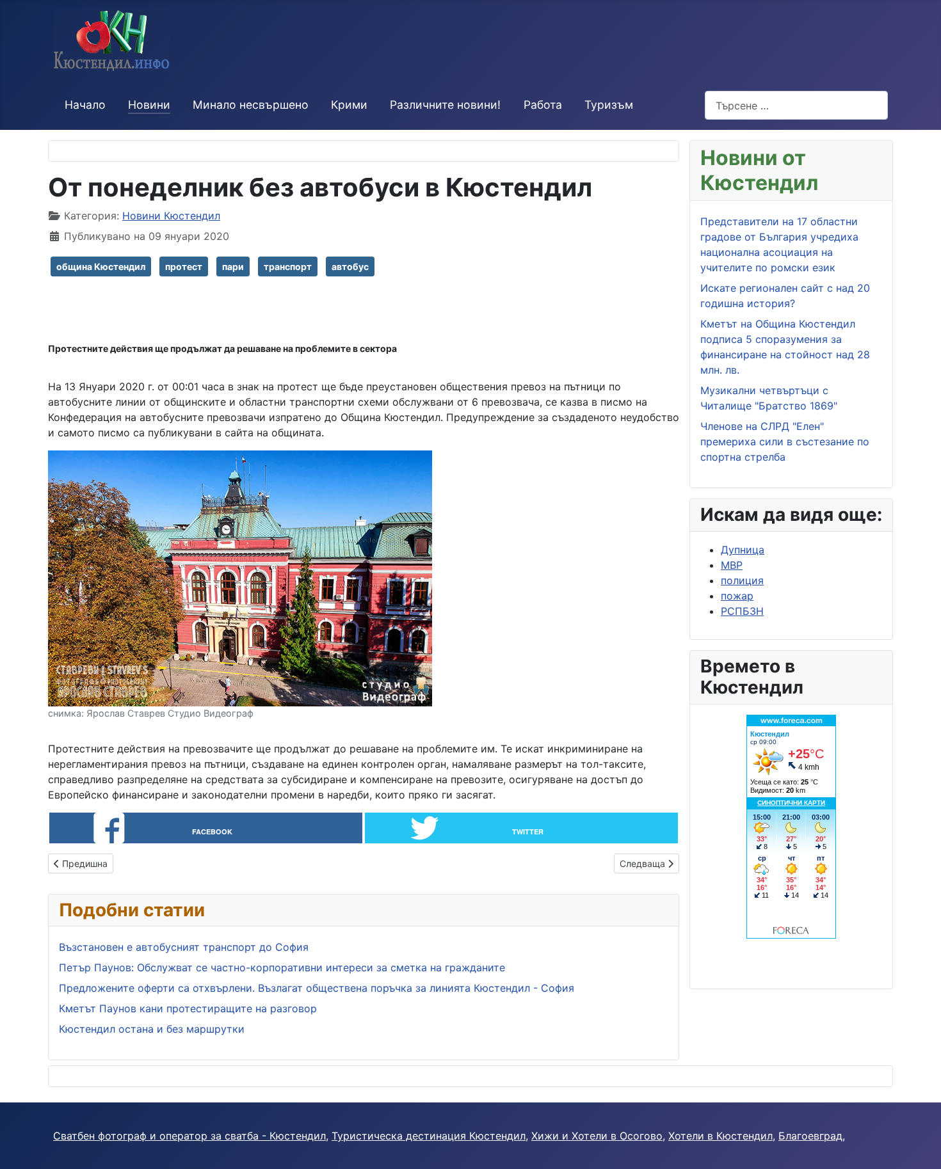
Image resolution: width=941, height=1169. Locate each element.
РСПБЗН (742, 611)
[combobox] (796, 105)
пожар (737, 595)
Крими (349, 104)
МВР (732, 565)
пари (233, 266)
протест (183, 266)
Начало (85, 104)
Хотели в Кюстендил (720, 1135)
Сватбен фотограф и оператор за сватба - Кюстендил (189, 1135)
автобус (350, 266)
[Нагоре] (918, 1145)
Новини (149, 104)
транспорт (288, 266)
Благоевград (810, 1135)
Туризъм (608, 104)
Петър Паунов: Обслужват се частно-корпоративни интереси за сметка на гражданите (282, 967)
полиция (742, 580)
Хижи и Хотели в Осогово (597, 1135)
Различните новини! (445, 104)
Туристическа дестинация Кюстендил (429, 1135)
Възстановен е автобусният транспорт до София (184, 947)
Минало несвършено (251, 104)
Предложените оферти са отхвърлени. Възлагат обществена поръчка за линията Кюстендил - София (316, 988)
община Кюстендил (100, 266)
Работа (543, 104)
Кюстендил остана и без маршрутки (152, 1028)
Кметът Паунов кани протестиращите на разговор (188, 1008)
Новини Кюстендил (171, 215)
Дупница (742, 549)
